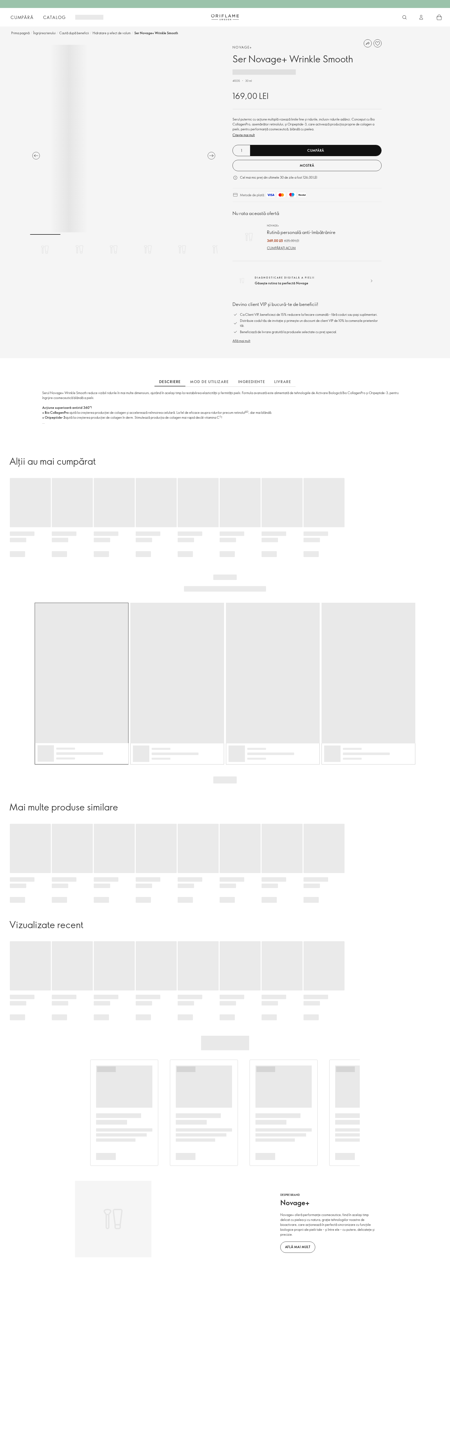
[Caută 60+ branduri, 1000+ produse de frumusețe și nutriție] (404, 17)
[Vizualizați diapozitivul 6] (216, 249)
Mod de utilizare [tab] (209, 381)
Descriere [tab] (170, 381)
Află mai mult (241, 341)
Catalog (54, 17)
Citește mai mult (243, 135)
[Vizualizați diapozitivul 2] (79, 249)
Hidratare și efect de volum (112, 33)
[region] (124, 138)
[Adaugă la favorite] (378, 43)
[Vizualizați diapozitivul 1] (45, 249)
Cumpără (22, 17)
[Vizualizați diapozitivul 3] (113, 249)
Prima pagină (20, 33)
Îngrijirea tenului (44, 33)
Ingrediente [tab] (251, 381)
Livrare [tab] (282, 381)
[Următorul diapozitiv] (211, 155)
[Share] (368, 43)
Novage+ (242, 47)
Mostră (307, 165)
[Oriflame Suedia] (225, 17)
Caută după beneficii (74, 33)
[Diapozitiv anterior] (36, 155)
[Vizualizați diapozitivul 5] (182, 249)
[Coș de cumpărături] (439, 17)
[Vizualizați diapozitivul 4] (148, 249)
